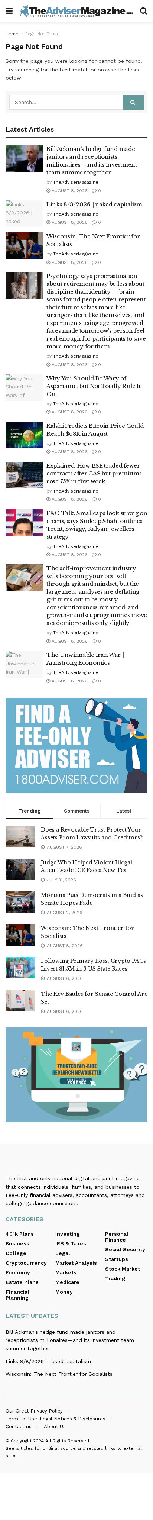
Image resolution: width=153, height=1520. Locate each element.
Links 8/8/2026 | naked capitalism (94, 204)
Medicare (67, 1282)
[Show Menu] (9, 11)
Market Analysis (76, 1263)
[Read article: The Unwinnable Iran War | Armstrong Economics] (24, 664)
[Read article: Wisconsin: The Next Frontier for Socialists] (24, 245)
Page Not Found (42, 33)
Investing (67, 1234)
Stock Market (122, 1269)
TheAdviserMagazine (75, 182)
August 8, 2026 (69, 190)
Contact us (19, 1426)
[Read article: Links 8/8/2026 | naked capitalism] (24, 213)
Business (17, 1243)
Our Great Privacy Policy (34, 1411)
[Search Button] (143, 11)
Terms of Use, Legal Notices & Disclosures (55, 1418)
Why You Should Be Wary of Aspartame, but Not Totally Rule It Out (93, 386)
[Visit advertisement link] (76, 745)
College (16, 1253)
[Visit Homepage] (76, 11)
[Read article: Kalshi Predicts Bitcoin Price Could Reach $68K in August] (24, 435)
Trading (115, 1278)
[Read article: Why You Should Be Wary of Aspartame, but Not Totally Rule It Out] (24, 387)
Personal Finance (116, 1237)
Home (12, 33)
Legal (62, 1253)
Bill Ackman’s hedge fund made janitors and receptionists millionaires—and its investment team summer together (70, 1340)
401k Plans (20, 1234)
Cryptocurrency (26, 1263)
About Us (55, 1426)
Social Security (125, 1249)
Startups (116, 1259)
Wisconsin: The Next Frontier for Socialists (59, 1374)
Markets (65, 1272)
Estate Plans (22, 1282)
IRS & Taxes (70, 1243)
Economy (18, 1272)
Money (64, 1292)
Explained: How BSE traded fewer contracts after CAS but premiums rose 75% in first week (93, 473)
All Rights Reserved (67, 1440)
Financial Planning (17, 1295)
